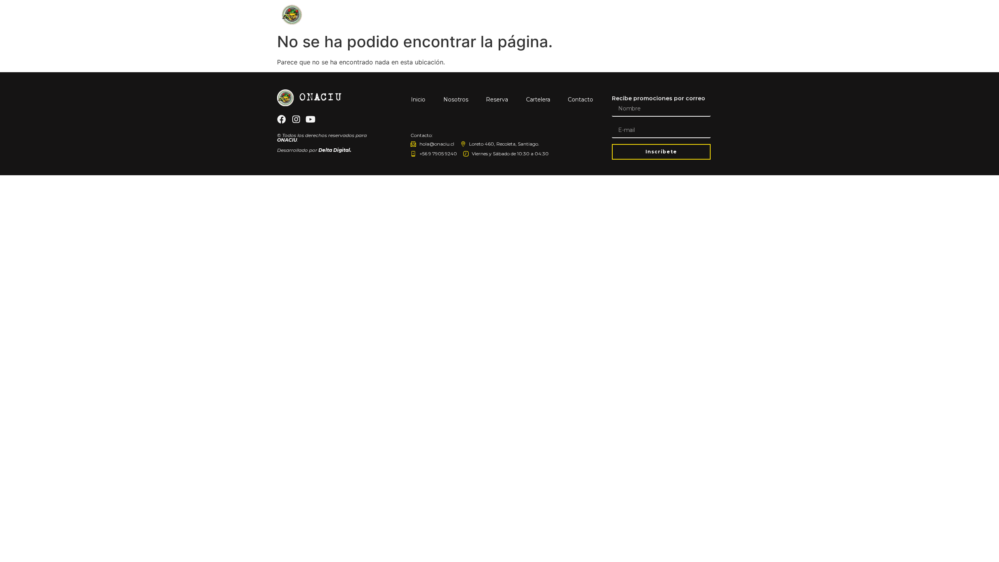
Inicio (544, 14)
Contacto (697, 14)
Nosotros (579, 14)
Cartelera (657, 14)
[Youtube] (310, 119)
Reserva (618, 14)
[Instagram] (296, 119)
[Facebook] (281, 119)
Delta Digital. (334, 150)
